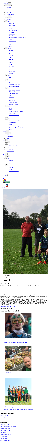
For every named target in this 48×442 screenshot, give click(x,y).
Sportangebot (5, 15)
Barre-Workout (12, 25)
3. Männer (11, 53)
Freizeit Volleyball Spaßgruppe (15, 120)
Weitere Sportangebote (12, 118)
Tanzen (9, 80)
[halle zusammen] (6, 182)
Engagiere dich (10, 165)
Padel (8, 78)
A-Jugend (11, 55)
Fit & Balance (11, 28)
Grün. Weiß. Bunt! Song (5, 440)
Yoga (10, 44)
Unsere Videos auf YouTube (5, 434)
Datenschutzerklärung (7, 418)
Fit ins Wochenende (13, 30)
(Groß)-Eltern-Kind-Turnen (14, 108)
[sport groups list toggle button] (6, 21)
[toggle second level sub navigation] (6, 143)
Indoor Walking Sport (13, 122)
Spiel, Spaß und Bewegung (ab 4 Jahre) (16, 127)
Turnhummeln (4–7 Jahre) (14, 115)
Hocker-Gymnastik (12, 35)
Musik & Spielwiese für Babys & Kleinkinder (17, 37)
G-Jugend (11, 73)
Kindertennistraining (13, 102)
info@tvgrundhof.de (4, 415)
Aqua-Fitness (11, 23)
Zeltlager (4, 131)
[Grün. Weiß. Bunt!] (4, 180)
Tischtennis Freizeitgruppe (14, 104)
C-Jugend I (11, 59)
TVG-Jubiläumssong (4, 438)
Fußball (9, 48)
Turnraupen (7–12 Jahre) (13, 116)
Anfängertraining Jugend (13, 93)
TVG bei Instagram (4, 432)
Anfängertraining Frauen (13, 91)
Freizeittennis (11, 97)
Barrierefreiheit (5, 417)
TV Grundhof (5, 3)
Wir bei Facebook (3, 436)
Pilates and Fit (11, 39)
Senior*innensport (12, 41)
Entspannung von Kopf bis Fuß (15, 26)
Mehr (4, 154)
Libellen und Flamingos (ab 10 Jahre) (16, 111)
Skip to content (3, 0)
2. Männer (11, 52)
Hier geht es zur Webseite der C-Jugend (7, 306)
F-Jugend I (11, 67)
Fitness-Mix (11, 32)
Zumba (10, 46)
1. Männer (11, 50)
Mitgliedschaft (10, 143)
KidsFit (10, 109)
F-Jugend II (11, 69)
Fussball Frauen (12, 71)
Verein (4, 140)
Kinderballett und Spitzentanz (14, 84)
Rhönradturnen (12, 113)
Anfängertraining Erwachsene (14, 90)
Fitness (9, 21)
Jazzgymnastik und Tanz (13, 82)
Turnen (9, 106)
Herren (10, 98)
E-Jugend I (11, 64)
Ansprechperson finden (4, 424)
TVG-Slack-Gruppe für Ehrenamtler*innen (8, 426)
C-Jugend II (11, 60)
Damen (10, 95)
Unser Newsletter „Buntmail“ (5, 428)
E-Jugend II (11, 66)
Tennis (9, 88)
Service (9, 158)
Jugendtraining (12, 100)
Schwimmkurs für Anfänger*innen (15, 126)
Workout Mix (11, 42)
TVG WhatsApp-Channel (5, 430)
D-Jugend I (11, 62)
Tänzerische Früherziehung (14, 86)
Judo (9, 75)
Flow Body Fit (12, 34)
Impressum (5, 419)
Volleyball (11, 129)
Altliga (10, 57)
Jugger (10, 124)
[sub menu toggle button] (9, 3)
